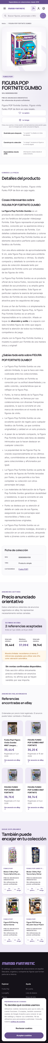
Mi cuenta (29, 989)
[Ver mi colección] (43, 8)
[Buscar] (43, 15)
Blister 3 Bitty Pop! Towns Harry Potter (34, 873)
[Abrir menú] (4, 8)
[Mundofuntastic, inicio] (16, 8)
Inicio (4, 23)
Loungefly (5, 993)
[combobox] (23, 15)
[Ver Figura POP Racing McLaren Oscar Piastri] (35, 906)
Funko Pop (5, 989)
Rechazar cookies (24, 1028)
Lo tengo (25, 120)
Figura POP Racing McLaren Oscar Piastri (35, 923)
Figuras (4, 997)
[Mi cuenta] (38, 8)
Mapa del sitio (31, 997)
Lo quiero (25, 113)
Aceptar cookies (24, 1035)
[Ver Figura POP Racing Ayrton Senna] (12, 906)
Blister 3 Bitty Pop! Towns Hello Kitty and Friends (12, 874)
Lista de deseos (31, 993)
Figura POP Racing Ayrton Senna (11, 923)
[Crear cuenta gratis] (33, 8)
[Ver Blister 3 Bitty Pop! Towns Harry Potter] (35, 855)
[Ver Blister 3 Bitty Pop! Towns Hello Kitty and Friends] (12, 855)
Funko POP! (23, 569)
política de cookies (18, 1022)
